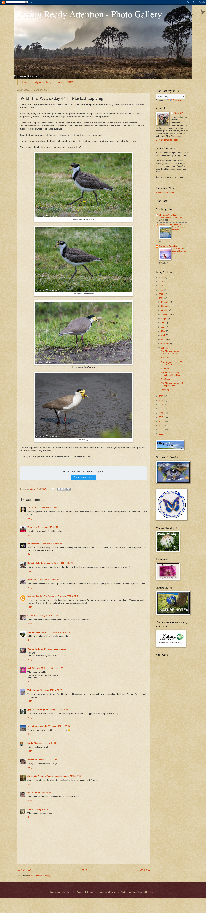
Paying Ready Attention (170, 225)
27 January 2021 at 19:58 (52, 668)
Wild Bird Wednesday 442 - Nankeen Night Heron (172, 373)
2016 (161, 413)
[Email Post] (53, 489)
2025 (161, 282)
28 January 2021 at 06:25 (57, 709)
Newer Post (24, 869)
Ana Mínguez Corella (37, 726)
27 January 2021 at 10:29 (59, 632)
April (163, 335)
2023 (161, 290)
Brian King (32, 527)
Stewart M (178, 113)
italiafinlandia (33, 668)
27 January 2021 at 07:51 (68, 596)
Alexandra (165, 358)
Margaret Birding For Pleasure (41, 596)
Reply (29, 518)
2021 (161, 298)
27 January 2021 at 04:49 (51, 544)
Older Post (143, 869)
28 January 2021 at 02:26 (51, 690)
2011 (161, 434)
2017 (161, 409)
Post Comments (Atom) (39, 876)
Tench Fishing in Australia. (178, 228)
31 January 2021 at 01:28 (43, 809)
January (165, 348)
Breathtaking (33, 544)
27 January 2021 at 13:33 (55, 649)
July (163, 323)
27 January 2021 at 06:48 (48, 580)
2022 (161, 294)
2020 (161, 396)
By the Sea (165, 368)
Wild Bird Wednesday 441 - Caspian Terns (172, 384)
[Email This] (58, 489)
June (163, 327)
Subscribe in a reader (165, 193)
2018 (161, 405)
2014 (161, 421)
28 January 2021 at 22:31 (46, 759)
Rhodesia (31, 580)
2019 (161, 400)
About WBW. (66, 82)
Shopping (165, 390)
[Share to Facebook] (66, 489)
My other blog (43, 82)
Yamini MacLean (35, 649)
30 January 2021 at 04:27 (42, 793)
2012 (161, 430)
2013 (161, 425)
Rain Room (165, 379)
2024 (161, 286)
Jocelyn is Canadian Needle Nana (43, 776)
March (164, 339)
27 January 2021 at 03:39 (50, 508)
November (166, 306)
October (165, 310)
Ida (28, 793)
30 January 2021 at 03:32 (70, 776)
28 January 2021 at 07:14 (59, 726)
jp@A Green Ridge (36, 709)
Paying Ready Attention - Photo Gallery (89, 14)
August (164, 318)
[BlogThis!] (61, 489)
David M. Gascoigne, (37, 632)
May (163, 331)
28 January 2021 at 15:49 (45, 743)
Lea (29, 809)
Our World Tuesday (168, 246)
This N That (32, 508)
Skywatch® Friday (167, 215)
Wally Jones (33, 690)
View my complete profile (167, 140)
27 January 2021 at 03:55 (49, 527)
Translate (177, 100)
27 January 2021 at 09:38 (47, 615)
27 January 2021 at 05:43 (62, 563)
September (166, 314)
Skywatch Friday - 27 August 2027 (173, 217)
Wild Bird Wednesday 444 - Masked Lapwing (172, 352)
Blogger (152, 892)
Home (24, 82)
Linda (30, 743)
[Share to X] (64, 489)
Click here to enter (83, 477)
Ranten (30, 759)
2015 (161, 417)
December (166, 302)
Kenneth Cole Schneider (38, 563)
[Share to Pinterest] (69, 489)
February (165, 343)
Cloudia (31, 615)
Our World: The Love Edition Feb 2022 (179, 251)
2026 (161, 277)
